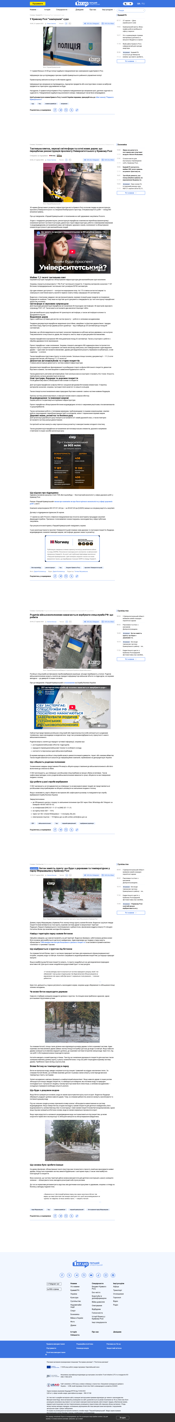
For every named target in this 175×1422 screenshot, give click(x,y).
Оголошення (118, 1294)
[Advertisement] (72, 129)
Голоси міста (97, 1313)
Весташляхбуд (36, 567)
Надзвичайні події (75, 1306)
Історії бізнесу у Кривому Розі (98, 1317)
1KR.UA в (92, 23)
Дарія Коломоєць (40, 571)
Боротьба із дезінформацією (99, 1297)
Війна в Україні (76, 1318)
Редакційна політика (84, 1344)
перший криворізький (69, 823)
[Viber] (66, 110)
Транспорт (117, 1290)
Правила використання (55, 1344)
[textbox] (129, 10)
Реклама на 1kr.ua (114, 1344)
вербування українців (87, 823)
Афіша (116, 1286)
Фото (72, 1322)
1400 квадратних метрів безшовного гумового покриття (62, 942)
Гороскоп (117, 1297)
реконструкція (50, 567)
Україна (73, 1294)
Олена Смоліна (51, 23)
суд (33, 103)
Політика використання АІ (55, 1353)
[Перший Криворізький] (87, 3)
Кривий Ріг (74, 1290)
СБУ (33, 823)
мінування (64, 103)
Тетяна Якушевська (81, 571)
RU (143, 3)
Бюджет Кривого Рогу (99, 1287)
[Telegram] (60, 110)
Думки (73, 1325)
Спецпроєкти (61, 9)
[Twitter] (71, 110)
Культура (74, 1297)
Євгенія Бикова (51, 621)
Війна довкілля (98, 1302)
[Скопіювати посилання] (77, 110)
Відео (115, 1301)
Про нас (93, 9)
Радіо (115, 1305)
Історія (47, 9)
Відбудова (96, 1309)
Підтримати (37, 4)
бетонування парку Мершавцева (98, 1209)
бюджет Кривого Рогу (73, 567)
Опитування (97, 1305)
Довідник (80, 9)
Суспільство (75, 1301)
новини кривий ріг (50, 103)
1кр (39, 103)
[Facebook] (55, 110)
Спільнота (74, 1335)
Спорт (73, 1311)
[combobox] (129, 10)
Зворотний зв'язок (114, 1348)
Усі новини (129, 61)
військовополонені (45, 823)
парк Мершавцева (37, 1209)
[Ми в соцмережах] (62, 1275)
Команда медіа (82, 1348)
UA (138, 3)
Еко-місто (96, 1292)
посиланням (70, 683)
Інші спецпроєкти (99, 1322)
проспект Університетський (93, 567)
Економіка (74, 1314)
